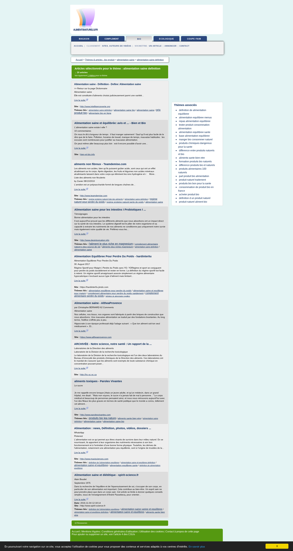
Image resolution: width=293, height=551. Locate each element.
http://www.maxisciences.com (94, 459)
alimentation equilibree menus (195, 117)
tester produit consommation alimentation (194, 127)
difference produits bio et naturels (197, 165)
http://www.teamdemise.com (93, 195)
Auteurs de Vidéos (120, 46)
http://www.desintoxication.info (94, 240)
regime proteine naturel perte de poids (125, 202)
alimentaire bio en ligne (100, 113)
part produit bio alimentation (194, 176)
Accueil (78, 46)
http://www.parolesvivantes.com (95, 414)
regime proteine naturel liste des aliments (106, 199)
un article (155, 46)
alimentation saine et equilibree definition (138, 463)
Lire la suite (80, 100)
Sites (105, 46)
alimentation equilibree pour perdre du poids (110, 290)
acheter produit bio (189, 194)
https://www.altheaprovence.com (96, 337)
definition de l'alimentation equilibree (104, 463)
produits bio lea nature (102, 418)
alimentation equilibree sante (124, 465)
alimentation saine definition (100, 110)
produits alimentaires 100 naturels (192, 170)
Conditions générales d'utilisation (120, 531)
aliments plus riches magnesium (117, 246)
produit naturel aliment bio (193, 201)
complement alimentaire (112, 40)
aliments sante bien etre (129, 418)
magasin (84, 39)
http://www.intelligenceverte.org (95, 106)
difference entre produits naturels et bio (196, 152)
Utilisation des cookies (151, 531)
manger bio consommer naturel (196, 139)
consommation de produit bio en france (196, 189)
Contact (184, 46)
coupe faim (194, 39)
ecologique (166, 39)
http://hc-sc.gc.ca (88, 374)
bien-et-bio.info (87, 154)
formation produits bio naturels (195, 161)
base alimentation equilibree (194, 136)
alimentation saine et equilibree (91, 465)
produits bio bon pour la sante (195, 183)
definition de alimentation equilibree (192, 112)
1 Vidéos (91, 76)
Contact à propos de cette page (182, 531)
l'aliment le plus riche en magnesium (111, 243)
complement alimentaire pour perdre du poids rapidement (115, 293)
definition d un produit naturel (194, 198)
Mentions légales (90, 531)
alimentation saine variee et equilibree (141, 509)
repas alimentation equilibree (194, 121)
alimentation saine (145, 110)
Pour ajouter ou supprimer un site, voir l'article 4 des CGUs (103, 534)
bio (139, 39)
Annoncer (171, 46)
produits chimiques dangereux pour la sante (195, 145)
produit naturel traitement (192, 179)
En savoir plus (197, 546)
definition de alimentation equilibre (118, 296)
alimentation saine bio (124, 110)
